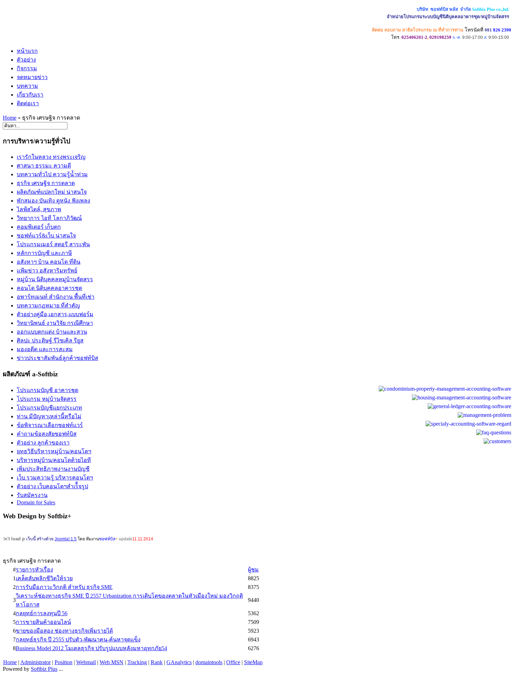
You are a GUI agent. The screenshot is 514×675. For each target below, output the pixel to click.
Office (233, 662)
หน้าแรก (27, 51)
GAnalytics (179, 662)
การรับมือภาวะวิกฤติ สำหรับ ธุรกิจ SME (64, 587)
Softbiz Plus (44, 669)
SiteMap (253, 662)
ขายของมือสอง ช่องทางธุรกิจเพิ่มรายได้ (64, 631)
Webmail (86, 662)
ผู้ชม (253, 570)
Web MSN (111, 662)
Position (63, 662)
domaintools (208, 662)
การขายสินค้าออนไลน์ (43, 622)
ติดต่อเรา (28, 103)
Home (9, 118)
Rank (157, 662)
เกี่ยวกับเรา (30, 95)
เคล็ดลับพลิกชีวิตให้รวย (44, 578)
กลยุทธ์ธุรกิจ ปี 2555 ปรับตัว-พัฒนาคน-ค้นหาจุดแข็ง (78, 639)
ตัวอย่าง (26, 60)
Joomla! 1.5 (66, 539)
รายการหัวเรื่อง (34, 570)
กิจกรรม (27, 68)
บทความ (27, 86)
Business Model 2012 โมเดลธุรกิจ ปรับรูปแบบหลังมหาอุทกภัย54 (91, 648)
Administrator (35, 662)
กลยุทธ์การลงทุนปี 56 (41, 613)
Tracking (137, 662)
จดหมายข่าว (32, 77)
